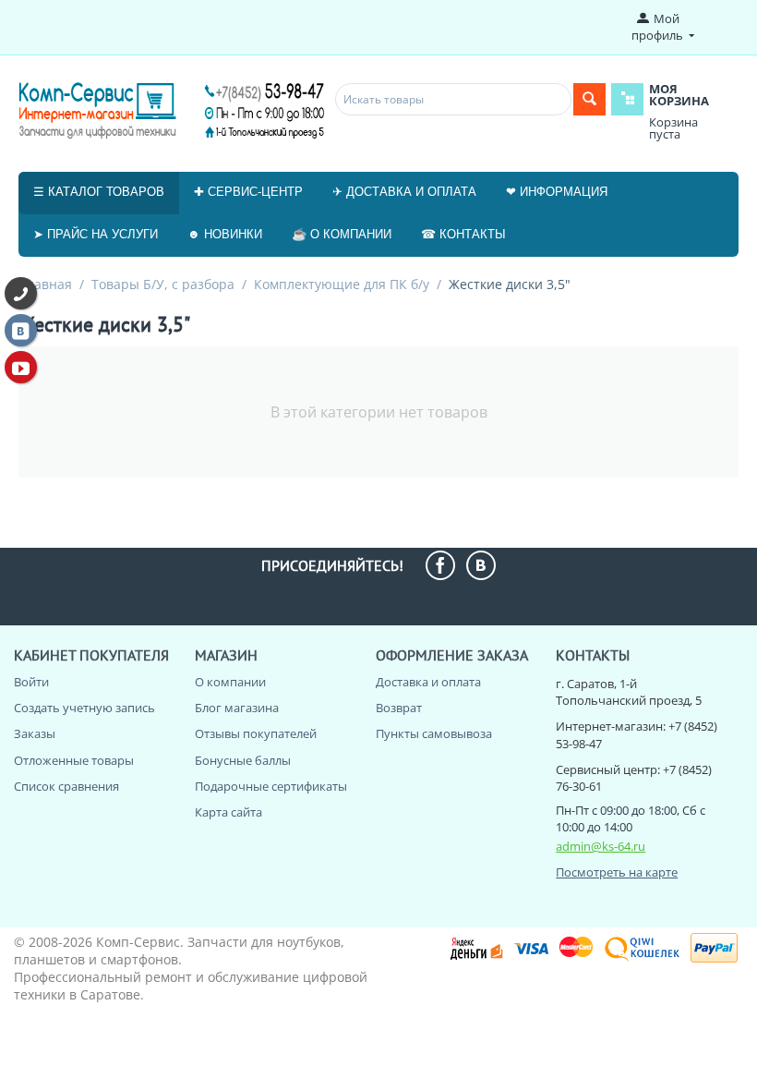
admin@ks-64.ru (600, 846)
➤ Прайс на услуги (95, 234)
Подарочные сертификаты (271, 786)
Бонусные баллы (243, 760)
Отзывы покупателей (256, 733)
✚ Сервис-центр (248, 192)
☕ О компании (341, 234)
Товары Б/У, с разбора (162, 284)
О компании (230, 681)
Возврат (399, 707)
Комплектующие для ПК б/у (341, 284)
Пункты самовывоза (434, 733)
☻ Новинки (224, 234)
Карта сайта (228, 812)
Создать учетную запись (84, 707)
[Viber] (21, 293)
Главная (46, 284)
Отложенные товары (74, 760)
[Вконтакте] (21, 330)
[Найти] (589, 99)
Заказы (34, 733)
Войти (31, 681)
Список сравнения (66, 786)
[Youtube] (21, 367)
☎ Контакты (463, 234)
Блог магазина (237, 707)
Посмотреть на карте (617, 872)
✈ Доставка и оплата (404, 192)
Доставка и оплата (428, 681)
